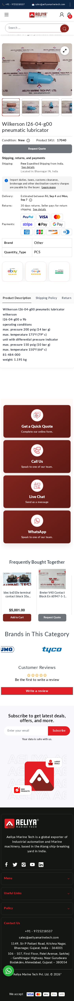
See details (28, 167)
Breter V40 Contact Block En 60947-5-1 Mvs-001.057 (52, 595)
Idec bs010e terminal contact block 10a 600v (17, 595)
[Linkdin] (41, 864)
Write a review (37, 691)
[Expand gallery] (64, 50)
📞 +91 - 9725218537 (13, 4)
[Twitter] (15, 864)
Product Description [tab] (17, 298)
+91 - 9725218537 (38, 931)
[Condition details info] (28, 140)
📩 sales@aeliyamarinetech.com (48, 4)
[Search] (64, 28)
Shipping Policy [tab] (46, 298)
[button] (11, 107)
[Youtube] (32, 864)
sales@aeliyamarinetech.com (39, 937)
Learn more (49, 187)
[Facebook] (6, 864)
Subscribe (59, 730)
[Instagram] (23, 864)
